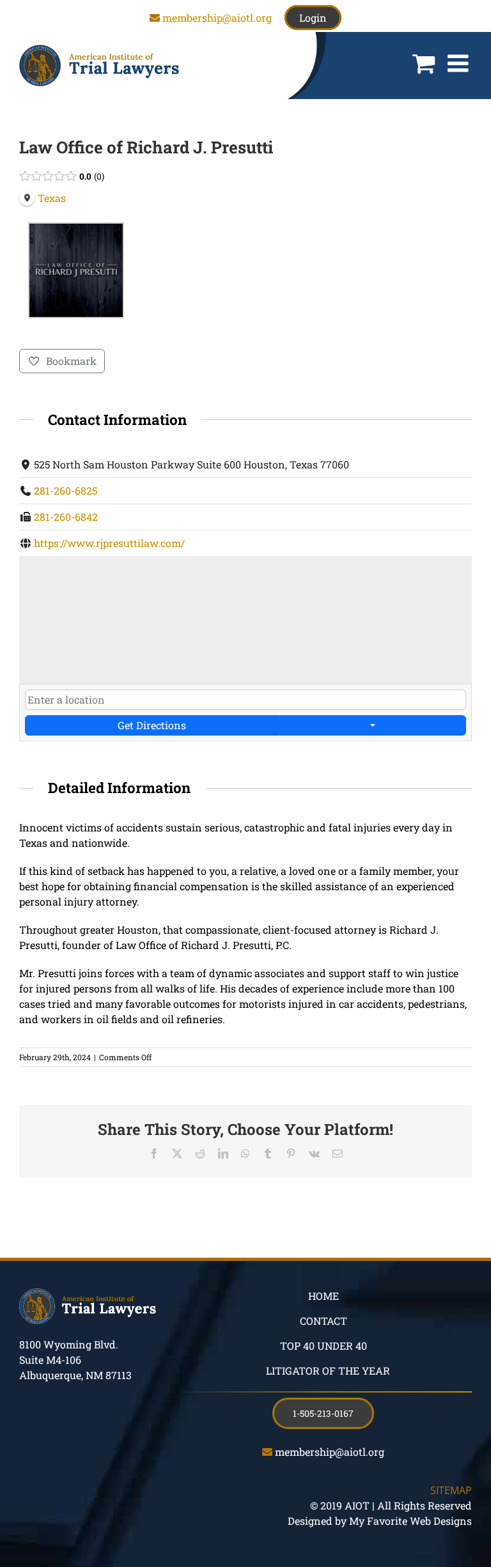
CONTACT (323, 1320)
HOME (323, 1295)
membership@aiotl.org (217, 17)
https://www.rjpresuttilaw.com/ (109, 543)
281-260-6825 (65, 490)
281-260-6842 (66, 516)
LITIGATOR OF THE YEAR (328, 1370)
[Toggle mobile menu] (460, 63)
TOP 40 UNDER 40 (323, 1345)
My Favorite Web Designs (410, 1520)
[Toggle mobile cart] (423, 63)
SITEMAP (451, 1490)
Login (313, 17)
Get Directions (152, 725)
